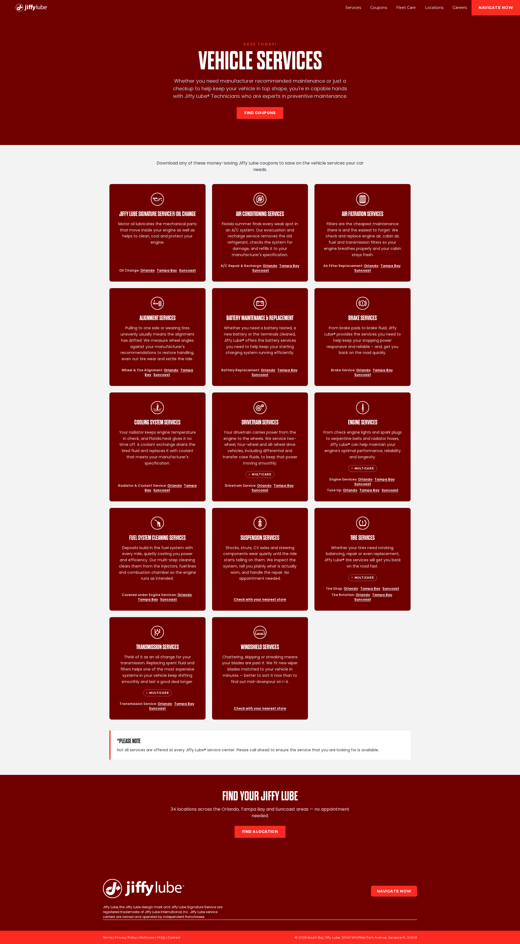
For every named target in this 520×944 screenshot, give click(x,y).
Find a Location (260, 832)
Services (353, 7)
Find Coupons (259, 113)
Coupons (378, 7)
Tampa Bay (167, 270)
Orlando (147, 270)
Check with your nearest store (260, 599)
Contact (174, 937)
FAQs (161, 937)
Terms (107, 937)
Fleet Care (406, 7)
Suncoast (187, 270)
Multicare (146, 937)
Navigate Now (496, 7)
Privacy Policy (126, 937)
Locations (434, 7)
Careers (460, 7)
